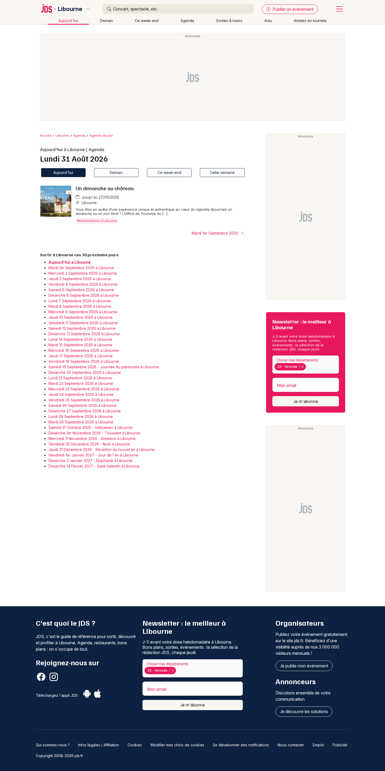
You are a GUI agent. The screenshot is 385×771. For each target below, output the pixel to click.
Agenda (187, 20)
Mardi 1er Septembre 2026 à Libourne (81, 267)
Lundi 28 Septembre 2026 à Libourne (80, 416)
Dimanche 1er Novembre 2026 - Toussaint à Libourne (94, 433)
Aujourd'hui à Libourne (69, 262)
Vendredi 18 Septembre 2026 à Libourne (83, 361)
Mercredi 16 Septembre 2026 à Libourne (83, 350)
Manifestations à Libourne (97, 221)
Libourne (70, 9)
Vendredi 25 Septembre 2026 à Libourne (83, 400)
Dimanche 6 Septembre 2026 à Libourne (83, 295)
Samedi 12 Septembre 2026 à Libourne (82, 328)
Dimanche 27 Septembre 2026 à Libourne (84, 411)
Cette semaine (222, 172)
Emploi (318, 745)
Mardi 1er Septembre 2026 (215, 233)
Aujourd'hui (68, 20)
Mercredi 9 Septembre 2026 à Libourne (82, 312)
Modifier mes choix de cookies (177, 745)
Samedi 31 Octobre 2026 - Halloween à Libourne (90, 427)
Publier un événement (293, 9)
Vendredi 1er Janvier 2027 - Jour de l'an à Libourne (93, 455)
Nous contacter (291, 745)
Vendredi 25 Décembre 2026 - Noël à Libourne (89, 444)
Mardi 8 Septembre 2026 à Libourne (79, 306)
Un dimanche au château (105, 188)
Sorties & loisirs (229, 20)
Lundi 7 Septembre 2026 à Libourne (79, 301)
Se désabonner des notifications (241, 745)
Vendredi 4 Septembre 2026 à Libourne (83, 284)
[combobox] (305, 364)
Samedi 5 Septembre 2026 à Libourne (81, 290)
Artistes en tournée (310, 20)
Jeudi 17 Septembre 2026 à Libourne (80, 356)
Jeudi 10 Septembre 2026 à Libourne (80, 317)
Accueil (45, 135)
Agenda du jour (101, 135)
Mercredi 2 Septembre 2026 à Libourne (82, 273)
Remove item (302, 367)
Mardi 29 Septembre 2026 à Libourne (80, 422)
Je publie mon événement (304, 665)
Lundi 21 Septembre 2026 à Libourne (80, 378)
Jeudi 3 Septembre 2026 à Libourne (79, 279)
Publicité (340, 745)
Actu (268, 20)
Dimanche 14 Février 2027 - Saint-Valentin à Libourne (94, 466)
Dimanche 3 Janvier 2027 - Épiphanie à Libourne (90, 460)
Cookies (135, 745)
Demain (106, 20)
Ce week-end (147, 20)
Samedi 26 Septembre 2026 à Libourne (82, 405)
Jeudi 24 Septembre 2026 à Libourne (80, 394)
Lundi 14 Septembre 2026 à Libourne (80, 339)
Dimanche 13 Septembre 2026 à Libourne (84, 334)
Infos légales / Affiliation (98, 745)
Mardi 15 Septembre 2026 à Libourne (80, 345)
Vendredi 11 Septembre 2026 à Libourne (83, 323)
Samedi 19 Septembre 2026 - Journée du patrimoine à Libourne (103, 367)
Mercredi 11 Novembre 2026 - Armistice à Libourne (92, 438)
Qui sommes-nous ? (53, 745)
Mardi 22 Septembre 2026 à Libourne (80, 383)
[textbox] (308, 367)
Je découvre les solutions (304, 711)
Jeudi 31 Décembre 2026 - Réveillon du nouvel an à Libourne (101, 449)
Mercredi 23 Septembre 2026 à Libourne (83, 389)
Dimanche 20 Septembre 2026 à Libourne (84, 372)
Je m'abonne (305, 401)
